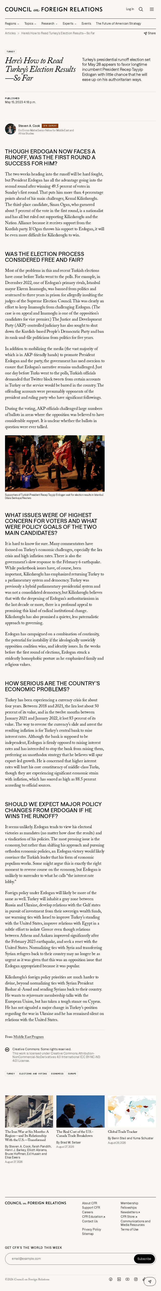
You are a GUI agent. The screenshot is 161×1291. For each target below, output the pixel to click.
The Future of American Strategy (118, 23)
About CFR (89, 1203)
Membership (129, 1203)
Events (86, 23)
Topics (29, 23)
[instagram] (135, 1279)
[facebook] (110, 1279)
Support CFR (91, 1207)
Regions (10, 23)
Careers (87, 1212)
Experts (68, 23)
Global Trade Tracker (123, 1132)
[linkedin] (119, 1279)
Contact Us (90, 1221)
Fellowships (128, 1207)
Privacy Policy (91, 1229)
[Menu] (152, 9)
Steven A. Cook (29, 126)
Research (48, 23)
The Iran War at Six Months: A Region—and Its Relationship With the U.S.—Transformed (27, 1136)
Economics (57, 1073)
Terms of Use (130, 1229)
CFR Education (92, 1217)
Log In (130, 9)
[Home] (53, 9)
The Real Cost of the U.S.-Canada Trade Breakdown (74, 1134)
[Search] (141, 9)
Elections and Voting (33, 1073)
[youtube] (127, 1279)
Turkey (10, 51)
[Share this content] (150, 1281)
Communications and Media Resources (135, 1223)
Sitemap (88, 1234)
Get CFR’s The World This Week (33, 1248)
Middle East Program (28, 1037)
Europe (72, 1073)
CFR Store (128, 1217)
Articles (10, 33)
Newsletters (129, 1212)
